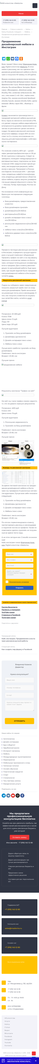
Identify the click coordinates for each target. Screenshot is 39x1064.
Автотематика (9, 739)
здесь (11, 276)
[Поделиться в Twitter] (13, 626)
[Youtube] (15, 966)
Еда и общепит (9, 745)
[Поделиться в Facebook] (6, 626)
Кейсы (7, 1024)
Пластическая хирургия (13, 772)
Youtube (8, 1042)
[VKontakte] (8, 795)
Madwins (23, 67)
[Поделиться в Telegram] (9, 626)
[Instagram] (18, 795)
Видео (7, 1030)
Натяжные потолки (11, 766)
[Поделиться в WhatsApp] (20, 626)
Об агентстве (10, 1018)
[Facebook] (22, 795)
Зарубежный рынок (11, 748)
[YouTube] (13, 795)
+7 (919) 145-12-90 (9, 20)
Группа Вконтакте (9, 607)
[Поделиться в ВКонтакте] (3, 626)
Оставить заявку (19, 837)
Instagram (8, 1039)
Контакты (8, 1045)
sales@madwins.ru (13, 928)
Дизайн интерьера (11, 742)
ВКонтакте (9, 1033)
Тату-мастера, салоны (12, 781)
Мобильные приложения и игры (16, 763)
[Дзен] (23, 966)
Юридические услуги (12, 784)
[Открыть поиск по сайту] (34, 5)
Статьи (7, 1027)
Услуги (7, 1021)
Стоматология (9, 778)
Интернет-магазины (11, 751)
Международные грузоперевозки (17, 757)
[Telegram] (4, 795)
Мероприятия (9, 760)
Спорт (5, 775)
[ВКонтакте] (6, 966)
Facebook (8, 1036)
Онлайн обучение (10, 769)
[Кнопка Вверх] (34, 1053)
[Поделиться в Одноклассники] (16, 626)
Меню (21, 13)
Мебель (6, 754)
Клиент (5, 115)
